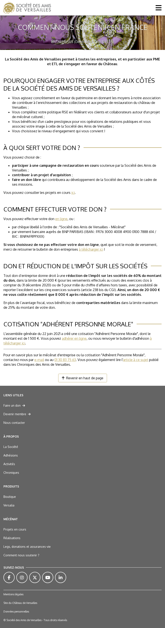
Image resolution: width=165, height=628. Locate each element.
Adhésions (10, 455)
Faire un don (12, 405)
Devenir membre (14, 414)
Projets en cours (14, 529)
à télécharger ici (91, 249)
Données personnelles (16, 611)
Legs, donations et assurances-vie (27, 546)
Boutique (9, 496)
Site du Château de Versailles (20, 603)
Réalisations (11, 538)
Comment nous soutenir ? (21, 555)
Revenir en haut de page (84, 378)
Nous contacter (14, 422)
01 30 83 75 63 (65, 360)
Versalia (8, 505)
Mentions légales (13, 594)
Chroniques (11, 472)
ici (73, 192)
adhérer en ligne (74, 338)
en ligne (61, 219)
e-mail (39, 360)
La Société (10, 447)
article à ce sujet (135, 360)
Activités (9, 464)
